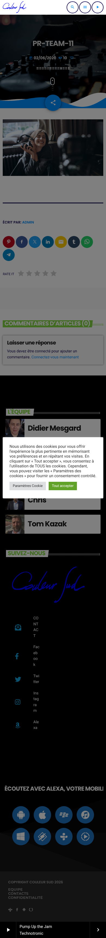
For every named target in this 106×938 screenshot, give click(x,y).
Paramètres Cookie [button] (28, 486)
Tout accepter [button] (63, 486)
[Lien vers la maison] (14, 7)
